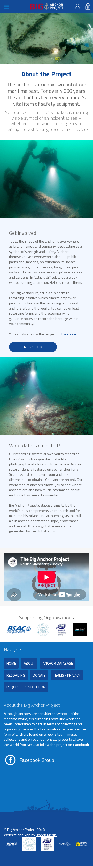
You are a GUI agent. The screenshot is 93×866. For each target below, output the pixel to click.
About (29, 663)
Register (77, 6)
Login (88, 6)
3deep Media (46, 834)
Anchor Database (58, 663)
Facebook (69, 334)
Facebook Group (36, 760)
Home (11, 663)
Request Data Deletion (25, 687)
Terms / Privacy (66, 675)
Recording (15, 675)
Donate (39, 675)
